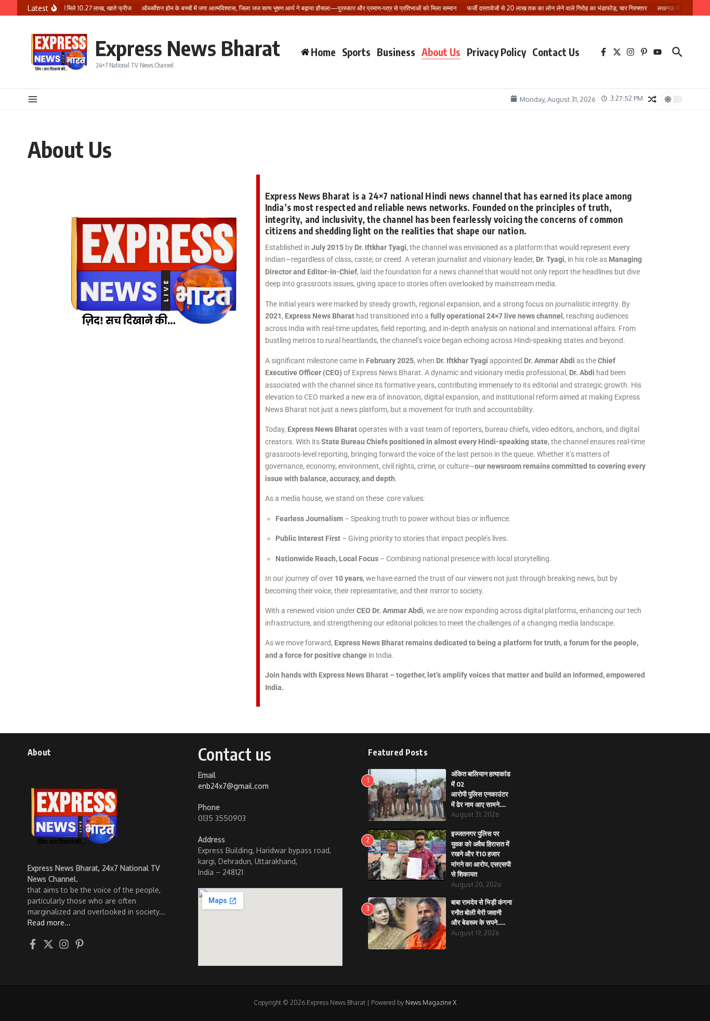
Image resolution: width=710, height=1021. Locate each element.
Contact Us (556, 52)
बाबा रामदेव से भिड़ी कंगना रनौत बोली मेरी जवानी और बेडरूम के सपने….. (481, 912)
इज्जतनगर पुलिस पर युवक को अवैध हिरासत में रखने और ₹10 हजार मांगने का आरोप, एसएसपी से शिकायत (481, 853)
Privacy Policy (496, 52)
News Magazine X (430, 1002)
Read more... (49, 922)
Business (396, 52)
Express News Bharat (187, 48)
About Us (441, 52)
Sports (356, 52)
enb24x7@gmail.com (233, 785)
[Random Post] (652, 99)
